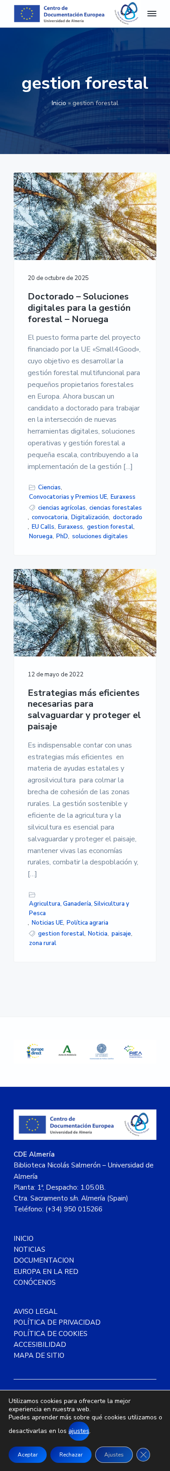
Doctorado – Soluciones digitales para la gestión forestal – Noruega (79, 308)
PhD (62, 536)
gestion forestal (110, 527)
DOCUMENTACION (44, 1260)
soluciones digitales (100, 536)
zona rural (42, 943)
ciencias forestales (115, 508)
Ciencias (49, 487)
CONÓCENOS (35, 1282)
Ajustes (114, 1454)
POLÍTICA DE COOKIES (50, 1333)
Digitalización (90, 517)
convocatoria (50, 517)
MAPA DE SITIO (39, 1355)
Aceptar (28, 1454)
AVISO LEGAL (36, 1311)
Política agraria (87, 923)
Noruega (41, 536)
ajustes (78, 1431)
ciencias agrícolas (62, 508)
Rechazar (71, 1454)
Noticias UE (47, 923)
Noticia (97, 934)
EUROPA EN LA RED (46, 1271)
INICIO (24, 1238)
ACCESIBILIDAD (40, 1344)
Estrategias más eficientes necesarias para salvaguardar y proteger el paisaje (84, 710)
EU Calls (43, 527)
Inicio (59, 103)
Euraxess (123, 497)
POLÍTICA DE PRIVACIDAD (57, 1322)
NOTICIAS (29, 1249)
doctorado (127, 517)
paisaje (121, 934)
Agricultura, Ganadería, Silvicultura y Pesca (79, 908)
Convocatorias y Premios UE (68, 497)
